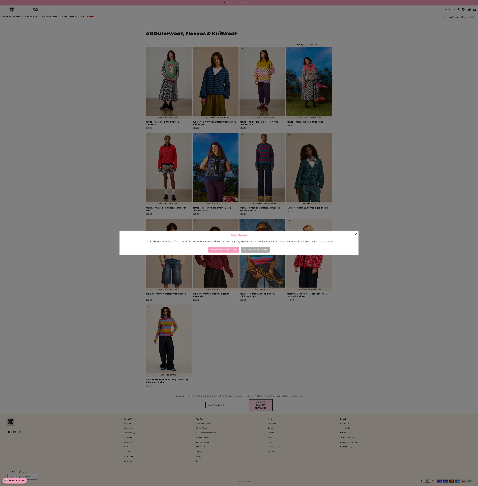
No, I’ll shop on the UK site (255, 249)
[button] (14, 481)
